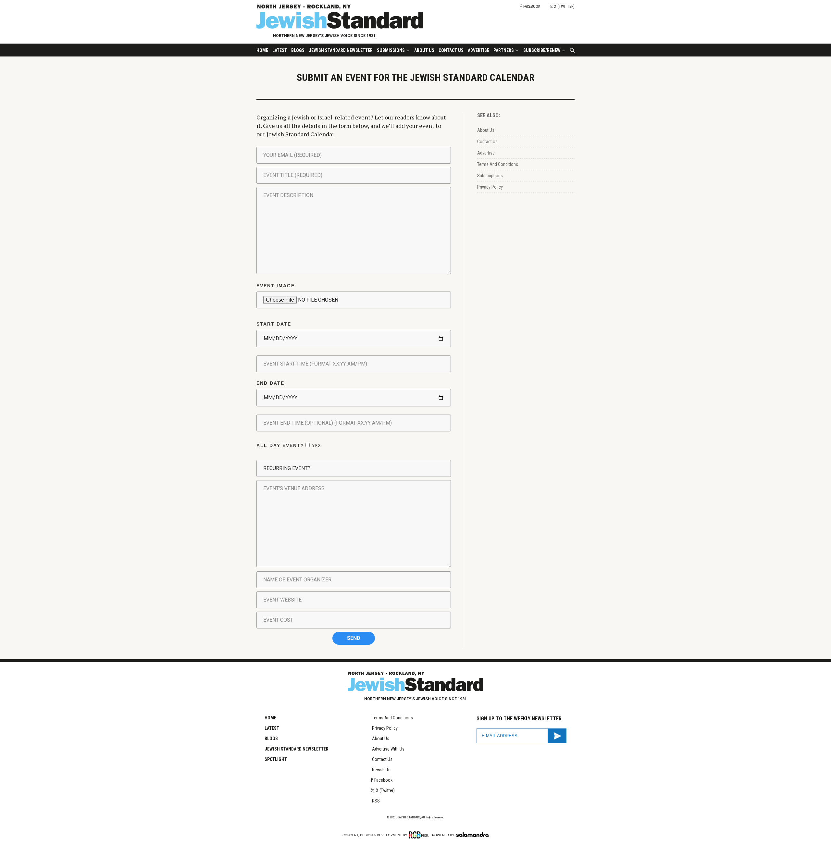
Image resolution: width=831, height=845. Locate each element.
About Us (424, 50)
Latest (279, 50)
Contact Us (451, 50)
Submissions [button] (391, 50)
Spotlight (276, 759)
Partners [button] (503, 50)
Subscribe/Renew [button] (542, 50)
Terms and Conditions (392, 717)
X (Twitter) (385, 790)
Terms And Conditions (497, 164)
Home (262, 50)
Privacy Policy (490, 187)
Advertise (478, 50)
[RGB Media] (420, 835)
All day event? (288, 445)
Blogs (297, 50)
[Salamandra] (472, 834)
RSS (376, 800)
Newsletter (382, 769)
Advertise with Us (388, 749)
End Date (270, 383)
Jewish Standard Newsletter (341, 50)
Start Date (273, 324)
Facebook (383, 780)
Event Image (275, 285)
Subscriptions (490, 175)
